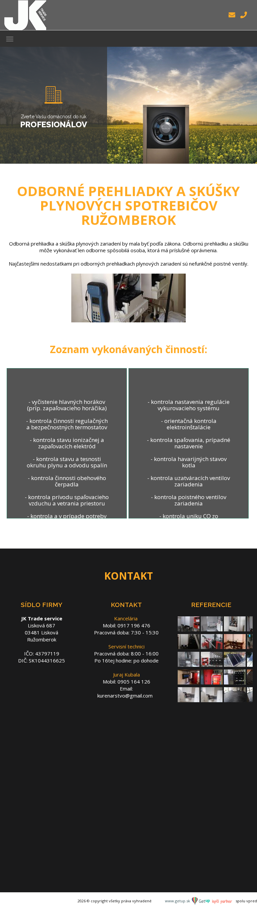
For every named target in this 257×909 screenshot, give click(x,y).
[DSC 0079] (212, 663)
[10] (212, 628)
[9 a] (188, 663)
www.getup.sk (178, 900)
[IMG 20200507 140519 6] (188, 699)
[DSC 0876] (235, 663)
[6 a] (235, 645)
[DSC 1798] (188, 681)
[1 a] (188, 628)
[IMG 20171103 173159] (235, 681)
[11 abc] (235, 628)
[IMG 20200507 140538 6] (212, 699)
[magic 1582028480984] (235, 699)
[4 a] (188, 645)
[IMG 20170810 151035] (212, 681)
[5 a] (212, 645)
